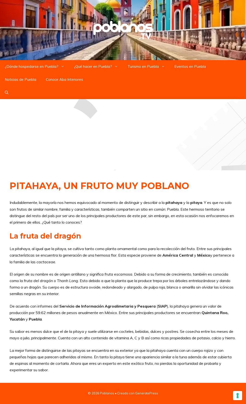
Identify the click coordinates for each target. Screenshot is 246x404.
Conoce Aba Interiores (64, 79)
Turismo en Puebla (143, 66)
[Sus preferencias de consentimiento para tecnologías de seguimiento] (237, 395)
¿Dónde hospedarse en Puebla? (31, 66)
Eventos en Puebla (190, 66)
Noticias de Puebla (20, 79)
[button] (6, 92)
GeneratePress (146, 393)
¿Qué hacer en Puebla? (93, 66)
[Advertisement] (123, 134)
